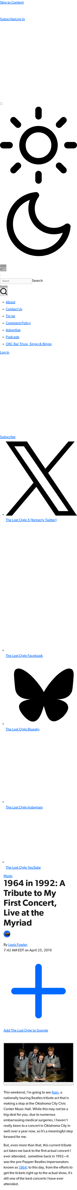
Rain (55, 1092)
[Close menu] (0, 275)
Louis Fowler (17, 945)
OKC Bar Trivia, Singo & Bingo (29, 344)
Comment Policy (18, 323)
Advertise (13, 330)
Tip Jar (10, 316)
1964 (23, 1167)
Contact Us (14, 309)
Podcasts (12, 337)
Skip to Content (12, 2)
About (10, 302)
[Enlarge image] (38, 1064)
